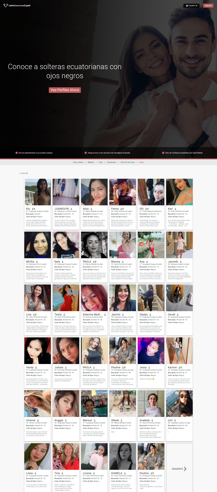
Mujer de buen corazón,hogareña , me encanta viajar (151, 486)
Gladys (144, 314)
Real (112, 432)
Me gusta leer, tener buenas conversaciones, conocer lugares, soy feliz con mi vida (121, 486)
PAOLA (87, 261)
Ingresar (208, 6)
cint (170, 420)
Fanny (115, 208)
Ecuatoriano (111, 162)
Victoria (30, 420)
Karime (172, 367)
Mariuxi (87, 420)
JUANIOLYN (61, 208)
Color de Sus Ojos (128, 162)
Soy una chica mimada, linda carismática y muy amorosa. (36, 485)
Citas (101, 162)
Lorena (87, 473)
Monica (115, 261)
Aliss (86, 208)
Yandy (29, 367)
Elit (141, 208)
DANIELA (116, 473)
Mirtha (30, 261)
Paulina (115, 367)
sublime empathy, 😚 (147, 379)
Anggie (58, 420)
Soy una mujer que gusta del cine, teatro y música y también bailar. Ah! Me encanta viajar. (94, 433)
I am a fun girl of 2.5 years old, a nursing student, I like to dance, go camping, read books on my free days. (179, 381)
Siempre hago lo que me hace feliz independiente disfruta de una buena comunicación (36, 433)
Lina (28, 314)
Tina (57, 473)
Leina (29, 473)
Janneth (173, 261)
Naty (57, 261)
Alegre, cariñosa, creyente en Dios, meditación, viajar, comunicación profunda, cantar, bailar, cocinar (64, 487)
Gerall (171, 314)
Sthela (115, 420)
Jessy (143, 367)
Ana (142, 261)
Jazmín (115, 314)
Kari (170, 208)
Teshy (58, 314)
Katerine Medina (92, 314)
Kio (28, 208)
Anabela (145, 420)
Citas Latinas (78, 162)
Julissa (58, 367)
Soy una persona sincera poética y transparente (63, 380)
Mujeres (91, 162)
